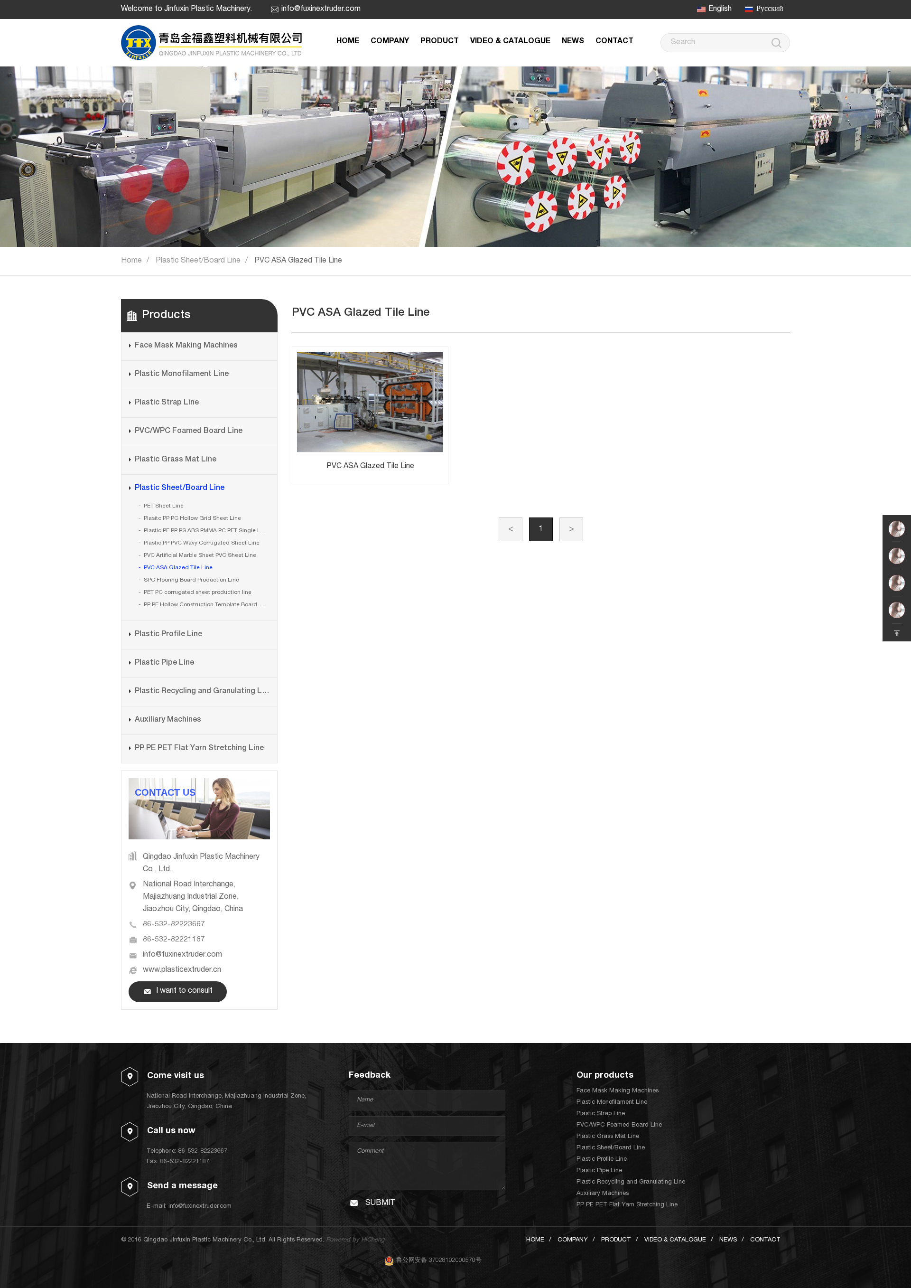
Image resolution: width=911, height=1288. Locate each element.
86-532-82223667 (174, 925)
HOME (347, 42)
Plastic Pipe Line (164, 663)
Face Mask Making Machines (186, 346)
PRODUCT (439, 42)
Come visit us (175, 1076)
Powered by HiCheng (355, 1240)
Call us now (171, 1131)
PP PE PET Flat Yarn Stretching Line (199, 748)
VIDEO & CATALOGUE (510, 42)
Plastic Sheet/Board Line (198, 261)
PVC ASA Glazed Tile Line (298, 261)
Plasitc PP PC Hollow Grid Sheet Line (192, 518)
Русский (769, 9)
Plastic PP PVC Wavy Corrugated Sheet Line (202, 543)
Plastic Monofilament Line (182, 374)
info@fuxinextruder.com (321, 9)
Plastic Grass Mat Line (175, 460)
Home (131, 261)
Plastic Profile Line (168, 635)
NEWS (573, 42)
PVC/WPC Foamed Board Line (188, 431)
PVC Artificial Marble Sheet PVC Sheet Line (200, 555)
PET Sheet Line (164, 506)
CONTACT (614, 42)
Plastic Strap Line (167, 403)
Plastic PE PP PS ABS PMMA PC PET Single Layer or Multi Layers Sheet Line (207, 531)
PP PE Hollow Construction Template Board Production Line (207, 605)
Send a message (182, 1186)
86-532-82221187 (174, 940)
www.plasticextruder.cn (182, 970)
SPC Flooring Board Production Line (191, 580)
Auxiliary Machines (168, 720)
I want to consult (184, 991)
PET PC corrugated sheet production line (197, 592)
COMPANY (390, 42)
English (720, 9)
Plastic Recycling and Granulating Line (202, 692)
